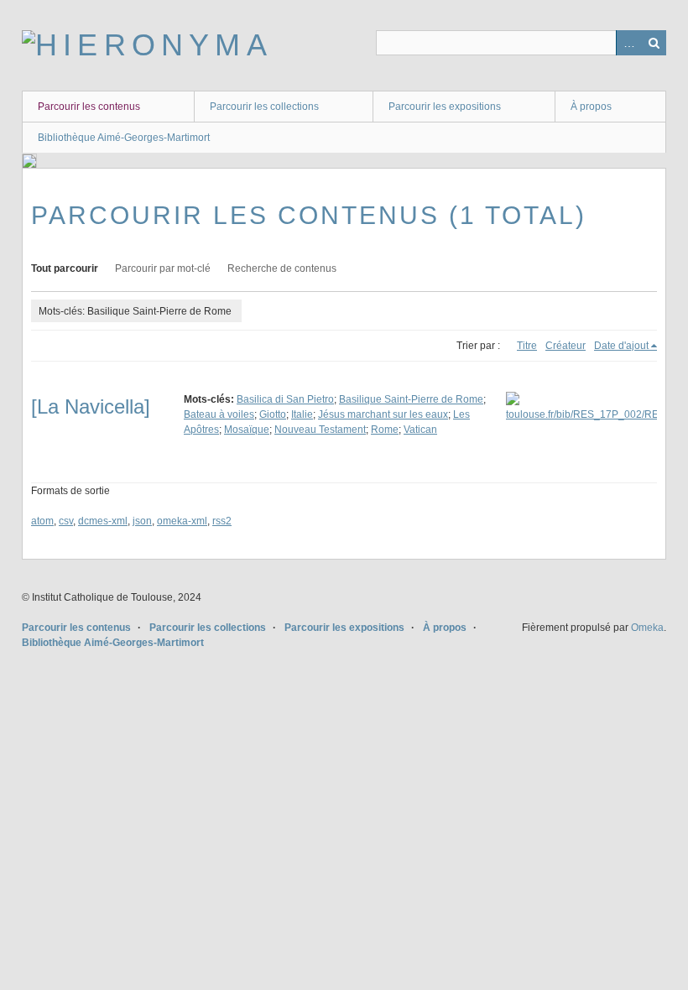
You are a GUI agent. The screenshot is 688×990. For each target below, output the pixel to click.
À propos (591, 106)
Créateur (565, 346)
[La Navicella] (90, 406)
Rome (385, 429)
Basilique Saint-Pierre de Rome (411, 399)
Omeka (647, 627)
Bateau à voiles (219, 414)
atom (42, 521)
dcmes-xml (103, 521)
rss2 (222, 521)
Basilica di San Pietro (285, 399)
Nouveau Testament (320, 429)
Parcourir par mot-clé (163, 268)
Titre (527, 346)
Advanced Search (628, 42)
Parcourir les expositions (444, 106)
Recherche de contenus (281, 268)
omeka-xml (182, 521)
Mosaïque (246, 429)
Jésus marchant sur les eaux (383, 414)
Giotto (272, 414)
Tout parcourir (64, 268)
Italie (302, 414)
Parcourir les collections (264, 106)
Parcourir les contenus (89, 106)
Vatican (420, 429)
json (142, 521)
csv (66, 521)
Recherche (653, 42)
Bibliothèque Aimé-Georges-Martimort (124, 137)
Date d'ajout (621, 346)
